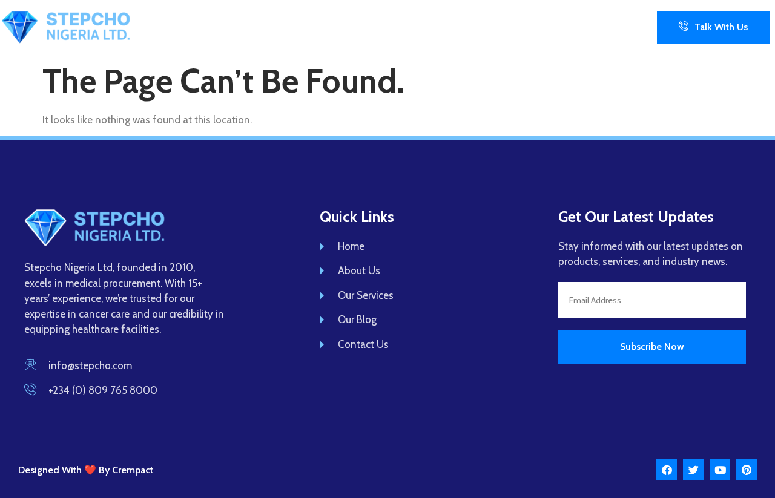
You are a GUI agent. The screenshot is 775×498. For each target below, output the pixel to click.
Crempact (132, 470)
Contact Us (515, 26)
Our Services (382, 26)
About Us (300, 26)
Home (244, 26)
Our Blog (451, 26)
